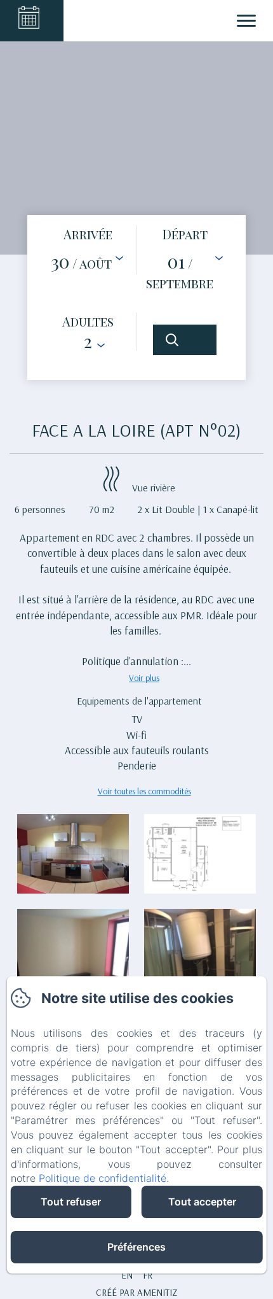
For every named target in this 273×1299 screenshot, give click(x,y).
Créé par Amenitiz (136, 1292)
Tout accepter (202, 1201)
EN (127, 1275)
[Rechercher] (184, 340)
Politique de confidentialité (102, 1178)
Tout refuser (71, 1201)
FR (147, 1275)
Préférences (136, 1246)
